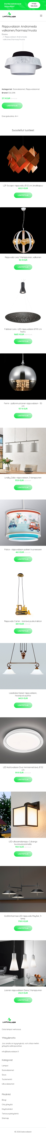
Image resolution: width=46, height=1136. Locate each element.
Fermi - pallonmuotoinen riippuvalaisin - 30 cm (23, 404)
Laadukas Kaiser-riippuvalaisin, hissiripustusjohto (23, 694)
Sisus (4, 1075)
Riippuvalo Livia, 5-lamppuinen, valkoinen (23, 257)
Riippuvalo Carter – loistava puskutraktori (23, 621)
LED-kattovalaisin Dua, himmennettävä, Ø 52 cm (23, 768)
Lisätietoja (12, 106)
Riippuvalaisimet (33, 89)
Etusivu (5, 34)
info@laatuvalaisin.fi (10, 1051)
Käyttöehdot (7, 1109)
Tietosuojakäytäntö (10, 1113)
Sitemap (5, 1118)
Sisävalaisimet (19, 89)
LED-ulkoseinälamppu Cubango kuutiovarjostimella (23, 842)
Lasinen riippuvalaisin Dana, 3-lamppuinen (23, 990)
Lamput (5, 1065)
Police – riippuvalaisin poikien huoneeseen (23, 549)
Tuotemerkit (7, 1079)
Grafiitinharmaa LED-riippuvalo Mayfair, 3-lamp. (23, 917)
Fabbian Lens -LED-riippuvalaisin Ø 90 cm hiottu (23, 330)
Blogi (4, 1100)
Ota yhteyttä (7, 1104)
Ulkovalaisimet (8, 1084)
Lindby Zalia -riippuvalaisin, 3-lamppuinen (23, 477)
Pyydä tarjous (34, 5)
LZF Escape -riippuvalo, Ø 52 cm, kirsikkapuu (23, 185)
